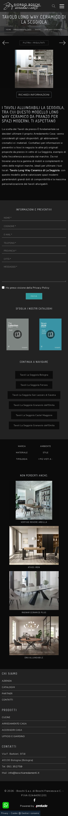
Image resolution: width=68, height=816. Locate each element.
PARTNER (7, 693)
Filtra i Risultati (34, 43)
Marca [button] (22, 446)
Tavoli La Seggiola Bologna (34, 374)
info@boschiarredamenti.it (23, 773)
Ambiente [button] (45, 446)
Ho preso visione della (27, 288)
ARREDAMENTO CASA (14, 723)
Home (8, 30)
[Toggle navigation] (62, 6)
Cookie (14, 813)
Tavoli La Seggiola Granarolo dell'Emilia (34, 405)
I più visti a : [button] (45, 459)
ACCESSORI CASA (12, 730)
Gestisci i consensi (30, 813)
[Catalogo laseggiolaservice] (50, 334)
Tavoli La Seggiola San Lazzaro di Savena (34, 395)
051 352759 (14, 766)
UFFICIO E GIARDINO (13, 736)
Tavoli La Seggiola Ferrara (34, 385)
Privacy (4, 813)
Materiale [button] (22, 452)
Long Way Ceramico (53, 30)
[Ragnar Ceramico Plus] (34, 590)
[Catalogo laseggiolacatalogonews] (17, 334)
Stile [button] (45, 452)
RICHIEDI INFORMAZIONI (34, 95)
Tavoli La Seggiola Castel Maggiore (34, 415)
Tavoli (37, 30)
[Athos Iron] (34, 545)
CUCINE (6, 717)
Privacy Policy (41, 288)
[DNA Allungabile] (62, 43)
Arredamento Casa (22, 30)
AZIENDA (7, 680)
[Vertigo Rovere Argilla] (34, 500)
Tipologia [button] (22, 459)
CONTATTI (7, 699)
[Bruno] (5, 43)
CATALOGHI (8, 687)
